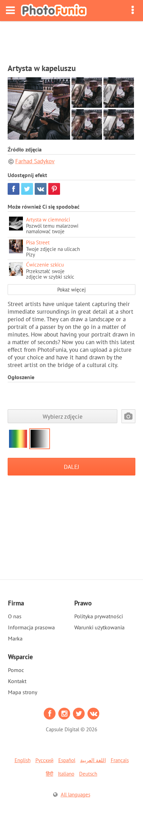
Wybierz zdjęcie (63, 416)
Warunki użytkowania (99, 627)
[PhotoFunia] (54, 10)
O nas (15, 616)
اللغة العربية (93, 760)
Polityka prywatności (98, 616)
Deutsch (88, 773)
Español (66, 760)
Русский (44, 760)
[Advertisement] (71, 40)
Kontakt (17, 681)
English (23, 760)
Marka (15, 638)
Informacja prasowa (31, 627)
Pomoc (16, 669)
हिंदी (49, 773)
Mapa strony (22, 692)
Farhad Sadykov (34, 161)
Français (120, 760)
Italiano (66, 773)
